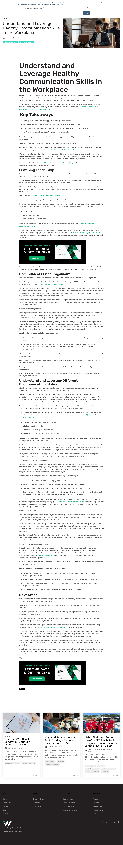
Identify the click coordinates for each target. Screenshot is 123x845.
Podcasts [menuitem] (96, 803)
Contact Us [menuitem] (6, 814)
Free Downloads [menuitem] (98, 806)
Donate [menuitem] (5, 810)
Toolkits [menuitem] (95, 814)
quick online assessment (46, 555)
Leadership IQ (83, 415)
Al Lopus (8, 38)
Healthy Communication (10, 42)
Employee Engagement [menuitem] (40, 799)
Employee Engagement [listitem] (28, 763)
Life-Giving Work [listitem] (90, 766)
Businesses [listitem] (61, 761)
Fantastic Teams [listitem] (50, 761)
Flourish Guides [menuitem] (98, 810)
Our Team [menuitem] (6, 806)
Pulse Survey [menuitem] (37, 806)
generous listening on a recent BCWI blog (47, 196)
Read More (35, 775)
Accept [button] (86, 13)
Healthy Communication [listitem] (12, 763)
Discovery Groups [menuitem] (68, 799)
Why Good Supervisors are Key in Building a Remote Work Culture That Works (60, 740)
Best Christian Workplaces (96, 749)
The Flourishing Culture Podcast (62, 150)
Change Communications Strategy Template (60, 163)
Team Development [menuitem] (69, 806)
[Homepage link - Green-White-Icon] (7, 825)
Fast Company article (28, 417)
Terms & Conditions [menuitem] (17, 828)
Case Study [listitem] (105, 771)
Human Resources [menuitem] (69, 803)
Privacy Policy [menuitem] (7, 828)
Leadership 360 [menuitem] (38, 803)
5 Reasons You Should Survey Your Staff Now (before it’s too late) (17, 742)
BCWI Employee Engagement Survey (86, 233)
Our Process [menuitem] (7, 803)
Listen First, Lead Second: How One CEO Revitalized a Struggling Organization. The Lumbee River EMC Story (101, 741)
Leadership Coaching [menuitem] (70, 810)
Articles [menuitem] (95, 799)
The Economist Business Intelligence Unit (69, 502)
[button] (102, 822)
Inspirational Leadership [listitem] (109, 768)
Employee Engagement (26, 42)
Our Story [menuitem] (6, 799)
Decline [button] (94, 13)
